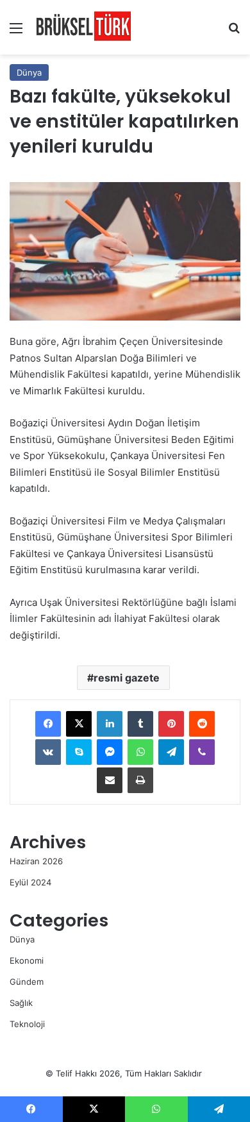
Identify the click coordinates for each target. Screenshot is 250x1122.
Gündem (27, 981)
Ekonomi (27, 960)
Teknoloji (27, 1024)
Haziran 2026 (36, 861)
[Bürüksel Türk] (83, 27)
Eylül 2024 (30, 882)
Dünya (29, 72)
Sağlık (21, 1003)
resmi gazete (127, 677)
